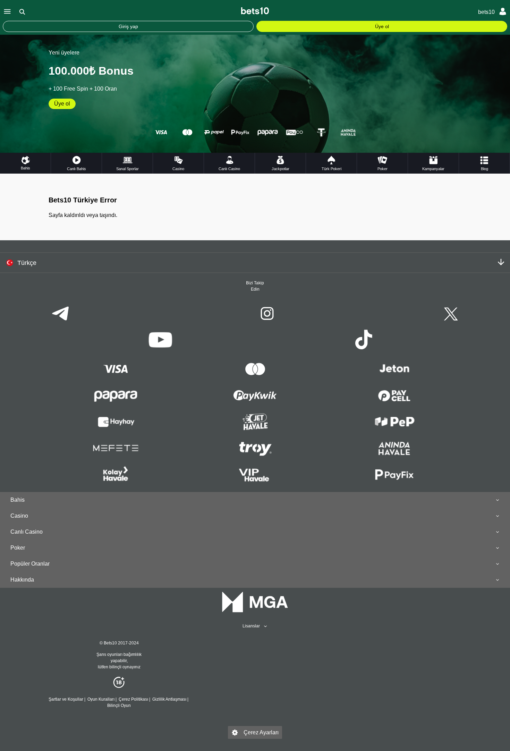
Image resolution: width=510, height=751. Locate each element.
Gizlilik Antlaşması (169, 699)
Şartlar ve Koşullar (66, 699)
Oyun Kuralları (101, 699)
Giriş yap (128, 26)
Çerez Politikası (133, 699)
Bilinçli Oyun (119, 705)
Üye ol (382, 26)
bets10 (486, 12)
